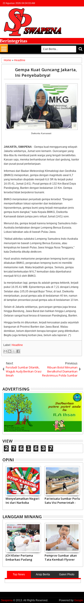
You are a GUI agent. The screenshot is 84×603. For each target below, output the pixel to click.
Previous (80, 487)
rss (74, 3)
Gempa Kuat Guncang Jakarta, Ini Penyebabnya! (46, 72)
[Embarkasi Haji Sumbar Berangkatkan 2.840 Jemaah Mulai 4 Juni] (41, 537)
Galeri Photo (66, 574)
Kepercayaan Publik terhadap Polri (20, 501)
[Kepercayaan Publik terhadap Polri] (24, 480)
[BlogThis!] (9, 351)
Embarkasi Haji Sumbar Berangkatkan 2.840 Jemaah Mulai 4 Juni (39, 557)
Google (78, 600)
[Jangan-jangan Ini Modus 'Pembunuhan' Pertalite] (63, 480)
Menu (4, 48)
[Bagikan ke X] (14, 351)
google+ (68, 3)
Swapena (7, 600)
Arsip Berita (43, 574)
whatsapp (80, 3)
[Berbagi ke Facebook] (18, 351)
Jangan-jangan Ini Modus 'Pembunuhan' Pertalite (60, 501)
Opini (8, 459)
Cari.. (80, 49)
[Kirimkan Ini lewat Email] (5, 351)
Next (5, 487)
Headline (17, 345)
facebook (63, 3)
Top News (19, 574)
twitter (57, 3)
